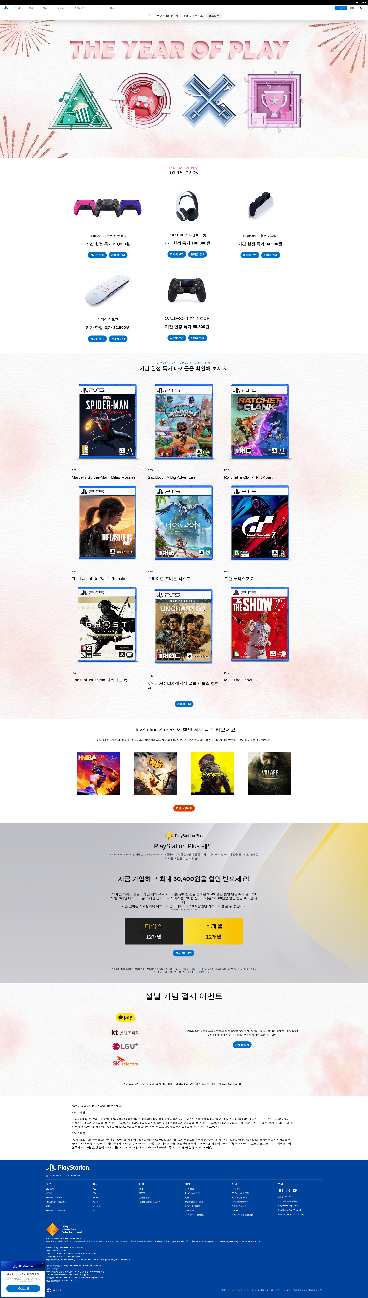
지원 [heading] (187, 1184)
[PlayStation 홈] (5, 8)
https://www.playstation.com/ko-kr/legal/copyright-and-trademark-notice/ (228, 1241)
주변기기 (79, 7)
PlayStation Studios (55, 1197)
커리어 (49, 1193)
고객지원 (112, 7)
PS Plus (60, 7)
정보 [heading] (48, 1184)
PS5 (31, 7)
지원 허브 (189, 1189)
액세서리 (96, 1206)
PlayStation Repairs (194, 1202)
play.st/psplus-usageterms (204, 972)
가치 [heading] (141, 1184)
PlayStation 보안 (192, 1193)
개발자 (235, 1210)
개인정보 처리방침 (240, 1290)
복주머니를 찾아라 (167, 15)
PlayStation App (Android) (289, 1210)
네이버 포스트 (284, 1197)
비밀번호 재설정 (192, 1206)
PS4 (94, 1193)
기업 (48, 1206)
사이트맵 (286, 1290)
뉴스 (95, 7)
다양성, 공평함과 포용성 (150, 1202)
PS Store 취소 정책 (240, 1193)
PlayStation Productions (57, 1202)
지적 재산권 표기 (239, 1197)
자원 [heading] (234, 1184)
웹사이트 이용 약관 (260, 1290)
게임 (44, 7)
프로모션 (214, 15)
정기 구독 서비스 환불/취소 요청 (307, 1290)
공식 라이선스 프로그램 (242, 1215)
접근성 (142, 1193)
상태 (187, 1197)
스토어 (16, 7)
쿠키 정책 (275, 1290)
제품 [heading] (95, 1184)
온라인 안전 (144, 1197)
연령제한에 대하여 (240, 1202)
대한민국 (57, 1290)
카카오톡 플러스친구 (287, 1201)
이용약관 (236, 1189)
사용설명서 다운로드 (194, 1215)
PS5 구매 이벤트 (193, 15)
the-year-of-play (59, 1175)
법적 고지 (225, 1290)
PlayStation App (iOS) (288, 1206)
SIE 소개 (50, 1189)
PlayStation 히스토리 (55, 1210)
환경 (141, 1189)
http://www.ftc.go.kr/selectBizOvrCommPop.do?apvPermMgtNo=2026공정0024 (97, 1259)
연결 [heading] (280, 1184)
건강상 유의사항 (239, 1206)
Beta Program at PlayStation (291, 1214)
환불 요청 (189, 1210)
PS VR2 (95, 1197)
